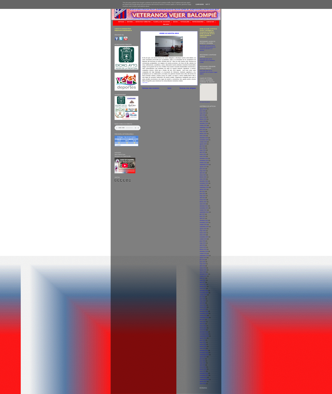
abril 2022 (202, 197)
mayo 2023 (203, 170)
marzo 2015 (203, 325)
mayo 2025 (203, 131)
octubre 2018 (203, 253)
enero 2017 (203, 288)
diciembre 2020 (204, 220)
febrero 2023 (203, 177)
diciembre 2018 (204, 251)
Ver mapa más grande (205, 101)
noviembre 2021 (204, 208)
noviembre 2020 (204, 222)
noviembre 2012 (204, 375)
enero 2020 (203, 234)
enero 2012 (203, 383)
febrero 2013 (203, 369)
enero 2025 (203, 135)
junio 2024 (202, 148)
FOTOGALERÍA (185, 21)
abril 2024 (202, 152)
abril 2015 (202, 323)
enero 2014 (203, 348)
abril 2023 (202, 172)
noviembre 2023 (204, 160)
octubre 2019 (203, 239)
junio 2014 (202, 340)
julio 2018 (202, 259)
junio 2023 (202, 168)
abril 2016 (202, 303)
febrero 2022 (203, 201)
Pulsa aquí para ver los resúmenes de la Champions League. (207, 60)
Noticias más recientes (150, 88)
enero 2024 (203, 156)
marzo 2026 (203, 117)
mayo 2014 (203, 342)
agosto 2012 (203, 381)
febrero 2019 (203, 249)
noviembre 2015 (204, 313)
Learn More (199, 4)
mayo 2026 (203, 113)
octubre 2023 (203, 162)
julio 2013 (202, 358)
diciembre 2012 (204, 373)
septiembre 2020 (204, 226)
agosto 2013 (203, 356)
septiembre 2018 (204, 255)
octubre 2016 (203, 294)
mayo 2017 (203, 280)
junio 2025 (202, 129)
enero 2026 (203, 121)
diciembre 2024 (204, 137)
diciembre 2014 (204, 332)
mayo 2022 (203, 195)
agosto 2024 (203, 144)
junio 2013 (202, 361)
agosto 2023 (203, 166)
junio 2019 (202, 241)
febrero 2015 (203, 327)
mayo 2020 (203, 230)
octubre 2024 (203, 141)
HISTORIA (130, 21)
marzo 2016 (203, 305)
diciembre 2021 (204, 206)
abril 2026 (202, 115)
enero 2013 (203, 371)
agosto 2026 (203, 108)
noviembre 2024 (204, 139)
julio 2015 (202, 319)
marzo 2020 (203, 232)
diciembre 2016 (204, 290)
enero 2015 (203, 329)
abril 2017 (202, 282)
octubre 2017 (203, 276)
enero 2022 (203, 203)
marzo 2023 (203, 175)
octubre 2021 (203, 210)
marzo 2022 (203, 199)
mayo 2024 (203, 150)
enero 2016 (203, 309)
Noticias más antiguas (188, 88)
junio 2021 (202, 216)
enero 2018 (203, 272)
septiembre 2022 (204, 187)
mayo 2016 (203, 301)
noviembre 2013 (204, 352)
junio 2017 (202, 278)
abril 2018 (202, 265)
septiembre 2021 (204, 212)
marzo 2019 (203, 247)
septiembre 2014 (204, 336)
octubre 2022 (203, 185)
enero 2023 (203, 179)
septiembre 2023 (204, 164)
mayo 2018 (203, 263)
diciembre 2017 (204, 274)
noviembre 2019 (204, 237)
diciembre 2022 (204, 181)
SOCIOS (175, 21)
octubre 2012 (203, 377)
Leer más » (145, 82)
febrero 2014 (203, 346)
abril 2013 (202, 365)
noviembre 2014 (204, 334)
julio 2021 (202, 214)
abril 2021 (202, 218)
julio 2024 (202, 146)
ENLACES (166, 24)
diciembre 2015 (204, 311)
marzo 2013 (203, 367)
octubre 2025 (203, 125)
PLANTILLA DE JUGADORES (161, 21)
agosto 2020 (203, 228)
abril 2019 (202, 245)
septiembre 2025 (204, 127)
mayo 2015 (203, 321)
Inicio (169, 88)
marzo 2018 (203, 268)
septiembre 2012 (204, 379)
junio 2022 (202, 193)
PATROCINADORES (198, 21)
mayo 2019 (203, 243)
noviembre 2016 (204, 292)
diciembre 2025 (204, 123)
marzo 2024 (203, 154)
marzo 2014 (203, 344)
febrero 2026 (203, 119)
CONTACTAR (210, 21)
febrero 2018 (203, 270)
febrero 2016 (203, 307)
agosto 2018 (203, 257)
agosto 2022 (203, 189)
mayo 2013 (203, 363)
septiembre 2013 (204, 354)
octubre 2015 (203, 315)
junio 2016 (202, 298)
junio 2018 (202, 261)
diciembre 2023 (204, 158)
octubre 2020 (203, 224)
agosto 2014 (203, 338)
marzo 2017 (203, 284)
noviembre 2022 (204, 183)
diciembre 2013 (204, 350)
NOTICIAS (121, 21)
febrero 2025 (203, 133)
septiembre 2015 (204, 317)
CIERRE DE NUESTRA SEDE (169, 33)
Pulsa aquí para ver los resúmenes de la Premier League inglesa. (208, 72)
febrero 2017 (203, 286)
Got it (208, 4)
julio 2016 (202, 296)
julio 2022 (202, 191)
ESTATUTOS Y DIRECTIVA (143, 21)
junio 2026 (202, 111)
